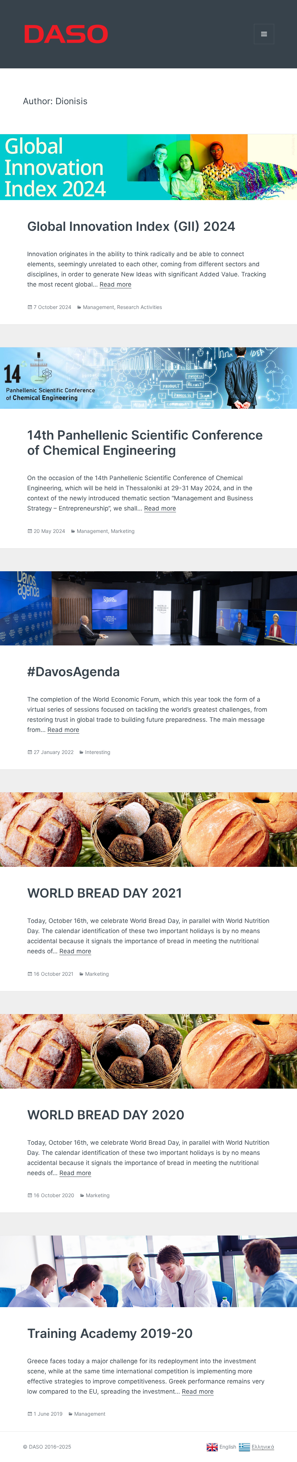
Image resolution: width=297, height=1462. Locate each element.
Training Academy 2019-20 (110, 1333)
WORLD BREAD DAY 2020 (105, 1114)
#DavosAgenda (73, 671)
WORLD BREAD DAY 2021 (104, 892)
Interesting (97, 752)
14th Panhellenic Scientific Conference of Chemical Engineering (145, 442)
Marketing (123, 531)
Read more (115, 284)
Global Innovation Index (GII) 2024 (131, 226)
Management (98, 307)
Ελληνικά (263, 1447)
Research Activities (139, 307)
